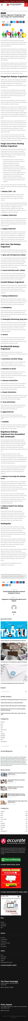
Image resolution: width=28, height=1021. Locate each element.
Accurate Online (4, 939)
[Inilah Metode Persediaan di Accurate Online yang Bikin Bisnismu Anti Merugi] (4, 795)
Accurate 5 (3, 937)
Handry (3, 18)
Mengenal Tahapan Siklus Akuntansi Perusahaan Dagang (13, 705)
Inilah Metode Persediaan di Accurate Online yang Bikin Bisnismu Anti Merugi (16, 794)
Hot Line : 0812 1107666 (20, 1)
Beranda (2, 922)
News (2, 927)
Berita (2, 13)
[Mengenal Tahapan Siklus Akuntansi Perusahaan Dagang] (4, 788)
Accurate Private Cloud (5, 943)
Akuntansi (3, 722)
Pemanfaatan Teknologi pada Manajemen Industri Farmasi (14, 699)
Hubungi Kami (6, 1)
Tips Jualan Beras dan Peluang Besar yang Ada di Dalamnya (14, 662)
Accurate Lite (3, 941)
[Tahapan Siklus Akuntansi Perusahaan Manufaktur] (4, 781)
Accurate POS (3, 946)
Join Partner (3, 958)
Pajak (2, 739)
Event (2, 727)
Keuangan (3, 733)
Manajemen (3, 735)
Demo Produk (3, 956)
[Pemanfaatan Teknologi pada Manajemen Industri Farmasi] (4, 774)
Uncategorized (4, 741)
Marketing (3, 737)
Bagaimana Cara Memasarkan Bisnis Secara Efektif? (14, 600)
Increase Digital (18, 1019)
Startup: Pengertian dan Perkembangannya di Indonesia (13, 640)
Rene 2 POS (3, 944)
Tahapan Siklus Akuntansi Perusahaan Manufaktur (12, 702)
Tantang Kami (12, 1)
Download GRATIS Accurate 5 (6, 962)
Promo (2, 955)
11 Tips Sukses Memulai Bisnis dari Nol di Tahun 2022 (12, 683)
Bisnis (5, 13)
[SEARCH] (25, 691)
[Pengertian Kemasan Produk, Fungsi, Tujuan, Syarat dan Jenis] (4, 802)
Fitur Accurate (3, 729)
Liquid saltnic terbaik (22, 568)
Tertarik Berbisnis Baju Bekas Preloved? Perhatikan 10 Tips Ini (14, 592)
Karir (2, 731)
